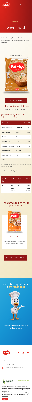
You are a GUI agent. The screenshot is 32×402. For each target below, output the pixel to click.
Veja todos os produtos (15, 257)
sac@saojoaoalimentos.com (14, 368)
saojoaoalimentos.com (23, 380)
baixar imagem (17, 100)
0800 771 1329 (10, 364)
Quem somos (16, 336)
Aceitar (5, 399)
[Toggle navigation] (27, 5)
